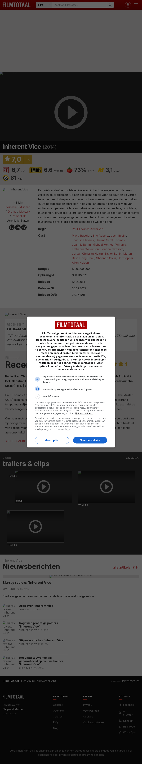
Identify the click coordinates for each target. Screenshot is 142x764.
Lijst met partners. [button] (84, 413)
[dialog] (71, 382)
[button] (71, 396)
